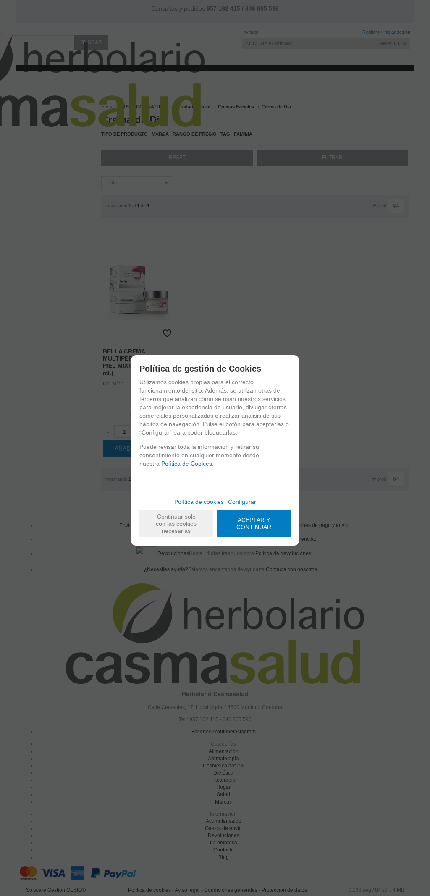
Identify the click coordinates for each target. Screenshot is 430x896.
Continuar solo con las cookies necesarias (176, 523)
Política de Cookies (186, 463)
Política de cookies (199, 501)
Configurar (242, 501)
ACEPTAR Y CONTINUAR (253, 523)
